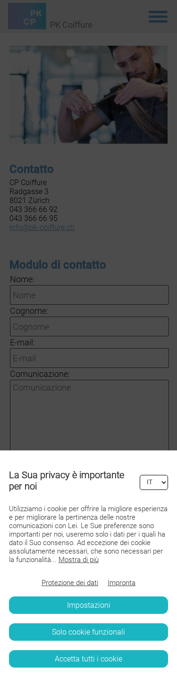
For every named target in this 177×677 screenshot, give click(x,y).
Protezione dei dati (70, 583)
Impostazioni (88, 605)
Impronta (121, 583)
